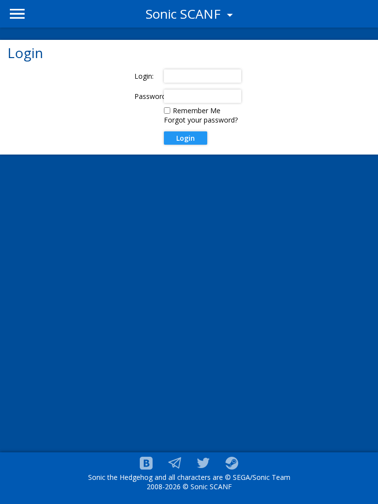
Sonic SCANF (185, 14)
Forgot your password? (201, 120)
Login (185, 138)
